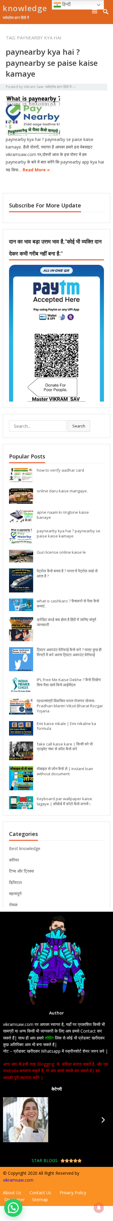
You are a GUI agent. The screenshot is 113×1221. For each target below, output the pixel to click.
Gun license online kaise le (61, 552)
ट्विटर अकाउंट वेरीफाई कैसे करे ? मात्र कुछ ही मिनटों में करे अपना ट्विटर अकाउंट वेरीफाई (69, 652)
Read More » (36, 170)
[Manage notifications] (99, 1208)
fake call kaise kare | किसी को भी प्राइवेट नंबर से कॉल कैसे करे (65, 746)
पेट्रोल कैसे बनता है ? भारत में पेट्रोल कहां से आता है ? (67, 573)
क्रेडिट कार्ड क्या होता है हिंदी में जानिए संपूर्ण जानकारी (66, 622)
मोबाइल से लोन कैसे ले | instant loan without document (65, 771)
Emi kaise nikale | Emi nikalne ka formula (66, 726)
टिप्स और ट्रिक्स (21, 871)
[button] (96, 11)
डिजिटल (15, 882)
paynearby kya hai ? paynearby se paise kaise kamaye (52, 62)
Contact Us (40, 1192)
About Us (12, 1192)
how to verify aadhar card (60, 470)
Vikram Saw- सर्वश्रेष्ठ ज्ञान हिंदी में (47, 86)
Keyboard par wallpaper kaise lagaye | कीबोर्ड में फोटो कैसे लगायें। (64, 801)
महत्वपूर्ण (15, 893)
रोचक (13, 904)
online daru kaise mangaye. (62, 491)
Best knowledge (24, 848)
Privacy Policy (73, 1192)
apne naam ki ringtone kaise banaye (63, 515)
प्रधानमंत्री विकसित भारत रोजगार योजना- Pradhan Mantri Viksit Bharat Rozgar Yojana (70, 706)
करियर (14, 860)
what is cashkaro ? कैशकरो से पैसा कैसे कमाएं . (68, 603)
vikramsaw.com (18, 1180)
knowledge (25, 8)
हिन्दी (66, 4)
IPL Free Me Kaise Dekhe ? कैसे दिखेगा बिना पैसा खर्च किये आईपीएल (69, 682)
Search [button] (78, 426)
